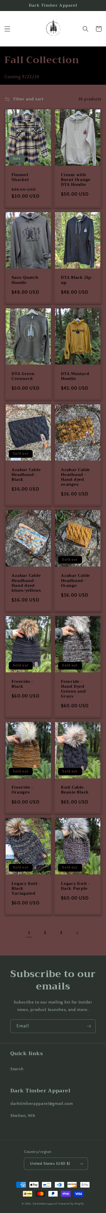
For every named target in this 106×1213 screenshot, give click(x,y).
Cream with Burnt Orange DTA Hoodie (76, 180)
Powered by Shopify (71, 1203)
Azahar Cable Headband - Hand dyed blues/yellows (26, 583)
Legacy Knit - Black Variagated (26, 888)
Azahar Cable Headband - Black (26, 474)
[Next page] (77, 933)
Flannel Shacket (20, 177)
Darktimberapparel (45, 1203)
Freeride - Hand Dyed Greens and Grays (73, 689)
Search (17, 1069)
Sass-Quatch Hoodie (25, 280)
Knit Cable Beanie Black (75, 790)
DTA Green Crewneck (23, 376)
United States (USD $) (50, 1163)
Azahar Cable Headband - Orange (75, 580)
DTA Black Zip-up (77, 280)
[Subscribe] (88, 1026)
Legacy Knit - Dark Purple (75, 886)
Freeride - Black (22, 684)
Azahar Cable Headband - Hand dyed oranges (75, 477)
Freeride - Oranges (22, 790)
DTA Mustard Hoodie (75, 376)
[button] (7, 28)
